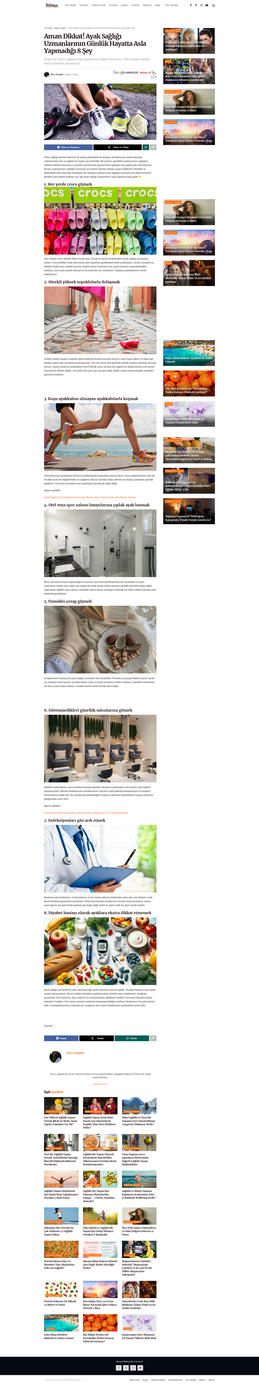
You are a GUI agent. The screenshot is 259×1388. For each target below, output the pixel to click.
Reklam (202, 1379)
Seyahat (147, 5)
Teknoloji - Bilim (174, 471)
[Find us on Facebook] (191, 5)
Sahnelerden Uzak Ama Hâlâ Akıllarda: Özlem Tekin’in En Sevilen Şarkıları (138, 1305)
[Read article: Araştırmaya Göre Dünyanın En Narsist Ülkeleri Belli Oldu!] (139, 1322)
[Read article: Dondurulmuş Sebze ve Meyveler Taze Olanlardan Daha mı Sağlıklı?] (61, 1249)
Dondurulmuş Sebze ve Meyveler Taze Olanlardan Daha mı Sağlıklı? (59, 1264)
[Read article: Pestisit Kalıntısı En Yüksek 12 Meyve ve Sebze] (61, 1289)
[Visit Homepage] (52, 5)
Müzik (127, 1295)
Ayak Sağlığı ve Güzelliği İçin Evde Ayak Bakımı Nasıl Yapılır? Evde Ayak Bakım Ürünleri (90, 497)
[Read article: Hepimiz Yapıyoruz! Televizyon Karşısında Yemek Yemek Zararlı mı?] (189, 511)
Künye (145, 1379)
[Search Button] (213, 5)
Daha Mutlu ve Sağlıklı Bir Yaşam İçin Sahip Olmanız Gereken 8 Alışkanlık (98, 1231)
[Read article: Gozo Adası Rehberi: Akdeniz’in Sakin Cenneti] (61, 1322)
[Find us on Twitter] (196, 5)
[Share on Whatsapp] (146, 147)
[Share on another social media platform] (153, 147)
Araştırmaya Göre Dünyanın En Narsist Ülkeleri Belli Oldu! (184, 420)
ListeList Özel (99, 5)
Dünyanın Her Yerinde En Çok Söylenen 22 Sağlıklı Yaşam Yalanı (59, 1231)
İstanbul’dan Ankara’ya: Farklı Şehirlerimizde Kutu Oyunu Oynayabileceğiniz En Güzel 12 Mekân (188, 455)
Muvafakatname (175, 1379)
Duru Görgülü (57, 74)
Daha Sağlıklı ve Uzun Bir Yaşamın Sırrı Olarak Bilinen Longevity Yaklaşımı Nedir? (138, 1121)
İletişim (212, 1379)
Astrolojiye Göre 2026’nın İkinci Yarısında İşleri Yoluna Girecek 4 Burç (99, 1305)
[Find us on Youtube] (206, 5)
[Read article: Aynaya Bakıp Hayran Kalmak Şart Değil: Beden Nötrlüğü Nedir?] (100, 1249)
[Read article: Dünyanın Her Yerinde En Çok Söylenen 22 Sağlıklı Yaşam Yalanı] (61, 1216)
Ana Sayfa (70, 5)
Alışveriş (113, 5)
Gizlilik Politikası (158, 1379)
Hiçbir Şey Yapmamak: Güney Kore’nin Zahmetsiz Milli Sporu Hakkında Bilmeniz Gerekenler (185, 76)
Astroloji (90, 1295)
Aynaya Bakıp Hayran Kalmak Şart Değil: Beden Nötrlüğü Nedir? (100, 1264)
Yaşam (124, 5)
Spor (168, 61)
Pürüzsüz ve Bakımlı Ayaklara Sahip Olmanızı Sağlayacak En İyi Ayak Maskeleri (86, 812)
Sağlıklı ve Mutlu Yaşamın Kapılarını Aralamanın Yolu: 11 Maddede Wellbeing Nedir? (139, 1194)
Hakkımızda (134, 1379)
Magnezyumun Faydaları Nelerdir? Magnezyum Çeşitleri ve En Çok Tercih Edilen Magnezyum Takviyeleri (137, 1268)
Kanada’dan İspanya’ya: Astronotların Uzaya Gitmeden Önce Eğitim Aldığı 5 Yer (187, 486)
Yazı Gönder (171, 5)
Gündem (83, 5)
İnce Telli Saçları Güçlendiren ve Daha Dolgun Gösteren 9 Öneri (139, 1231)
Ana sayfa (48, 28)
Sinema (136, 5)
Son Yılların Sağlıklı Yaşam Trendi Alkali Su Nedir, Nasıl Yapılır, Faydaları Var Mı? (60, 1121)
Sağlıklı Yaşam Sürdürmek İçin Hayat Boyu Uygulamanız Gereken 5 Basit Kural (61, 1194)
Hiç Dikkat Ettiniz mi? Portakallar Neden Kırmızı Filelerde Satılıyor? (98, 1338)
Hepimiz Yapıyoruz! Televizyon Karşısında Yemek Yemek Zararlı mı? (188, 518)
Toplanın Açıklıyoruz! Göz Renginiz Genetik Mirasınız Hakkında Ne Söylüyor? (187, 46)
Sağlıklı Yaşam (60, 28)
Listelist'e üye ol (100, 1083)
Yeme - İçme (91, 1328)
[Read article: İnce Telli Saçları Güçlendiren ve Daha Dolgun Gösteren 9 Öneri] (139, 1216)
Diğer (157, 5)
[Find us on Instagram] (201, 5)
